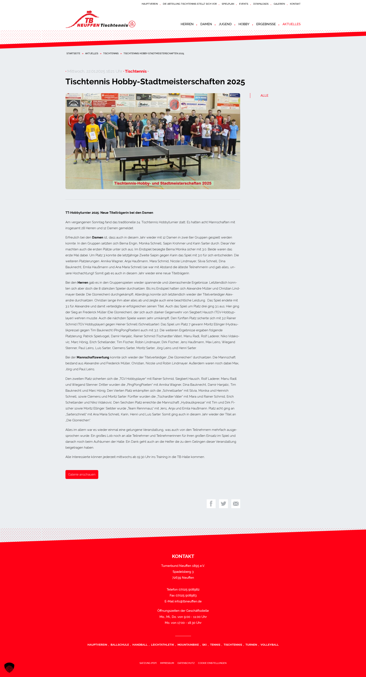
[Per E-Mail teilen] (235, 503)
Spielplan (228, 3)
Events (243, 3)
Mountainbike (188, 644)
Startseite (73, 53)
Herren (187, 24)
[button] (9, 667)
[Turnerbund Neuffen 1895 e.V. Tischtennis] (103, 19)
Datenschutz (186, 663)
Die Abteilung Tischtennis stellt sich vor (190, 3)
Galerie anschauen (82, 474)
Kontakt (295, 3)
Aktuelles (292, 24)
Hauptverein (150, 3)
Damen (206, 24)
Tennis (215, 644)
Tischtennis (111, 53)
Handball (140, 644)
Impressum (167, 663)
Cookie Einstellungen (212, 663)
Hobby (244, 24)
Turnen (251, 644)
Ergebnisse (266, 24)
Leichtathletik (162, 644)
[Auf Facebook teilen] (211, 503)
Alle (264, 95)
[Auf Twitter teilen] (223, 503)
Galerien (279, 3)
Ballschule (120, 644)
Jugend (225, 24)
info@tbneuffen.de (188, 601)
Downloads (261, 3)
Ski (204, 644)
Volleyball (270, 644)
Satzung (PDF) (148, 663)
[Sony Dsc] (152, 141)
